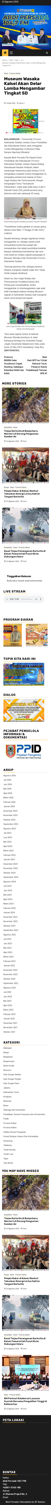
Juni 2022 (7, 996)
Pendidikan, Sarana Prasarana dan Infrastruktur (24, 1114)
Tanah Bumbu (9, 1150)
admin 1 (22, 103)
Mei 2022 (7, 1001)
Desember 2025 (10, 811)
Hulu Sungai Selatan (12, 1074)
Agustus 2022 (9, 988)
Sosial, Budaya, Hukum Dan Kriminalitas (20, 1136)
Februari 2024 (9, 908)
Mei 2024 (7, 895)
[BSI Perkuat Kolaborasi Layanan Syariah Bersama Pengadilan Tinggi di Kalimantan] (25, 1373)
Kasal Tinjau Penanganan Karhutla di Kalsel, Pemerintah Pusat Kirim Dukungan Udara (25, 554)
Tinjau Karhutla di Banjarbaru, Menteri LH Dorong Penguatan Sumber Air (21, 434)
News (6, 73)
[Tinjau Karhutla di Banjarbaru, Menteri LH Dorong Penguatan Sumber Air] (25, 406)
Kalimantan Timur (11, 1092)
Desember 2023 (10, 917)
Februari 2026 (9, 802)
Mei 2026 (7, 789)
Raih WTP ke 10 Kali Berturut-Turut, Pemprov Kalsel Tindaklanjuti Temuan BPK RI (36, 365)
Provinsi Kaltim (10, 1127)
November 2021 (10, 1027)
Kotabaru (7, 1096)
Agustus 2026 (9, 775)
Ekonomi (7, 1070)
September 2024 (10, 877)
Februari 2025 (9, 855)
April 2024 (7, 899)
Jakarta (6, 1088)
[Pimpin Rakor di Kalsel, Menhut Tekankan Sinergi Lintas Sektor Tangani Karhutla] (25, 465)
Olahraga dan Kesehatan (14, 1110)
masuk (21, 580)
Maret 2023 (8, 957)
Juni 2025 (7, 837)
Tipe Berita (8, 1163)
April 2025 (7, 846)
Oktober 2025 (9, 820)
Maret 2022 (8, 1010)
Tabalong (7, 1145)
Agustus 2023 (9, 934)
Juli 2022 (7, 992)
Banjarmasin (8, 1061)
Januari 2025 (9, 859)
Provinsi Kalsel (14, 73)
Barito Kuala (8, 1065)
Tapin (5, 1158)
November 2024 (10, 868)
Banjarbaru (8, 427)
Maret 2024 (8, 903)
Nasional (7, 1101)
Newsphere (25, 1502)
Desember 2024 (10, 864)
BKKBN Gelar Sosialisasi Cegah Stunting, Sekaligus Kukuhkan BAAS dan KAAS (14, 365)
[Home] (5, 53)
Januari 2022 (9, 1018)
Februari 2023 (9, 961)
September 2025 (10, 824)
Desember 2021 (10, 1023)
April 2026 (7, 793)
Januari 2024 (9, 912)
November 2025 (10, 815)
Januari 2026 (9, 806)
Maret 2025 (8, 850)
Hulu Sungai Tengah (12, 1079)
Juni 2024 (7, 890)
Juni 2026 (7, 784)
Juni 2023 (7, 943)
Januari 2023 (9, 965)
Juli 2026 (7, 780)
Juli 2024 (7, 886)
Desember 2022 (10, 970)
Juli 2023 (7, 939)
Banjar (6, 487)
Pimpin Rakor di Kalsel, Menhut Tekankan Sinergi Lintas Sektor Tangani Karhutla (22, 494)
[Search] (47, 52)
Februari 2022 (9, 1014)
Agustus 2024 (9, 881)
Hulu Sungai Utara (11, 1083)
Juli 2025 (7, 833)
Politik (6, 1118)
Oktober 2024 (9, 873)
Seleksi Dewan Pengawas (14, 1132)
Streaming (8, 1141)
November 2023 (10, 921)
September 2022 (10, 983)
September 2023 (10, 930)
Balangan (7, 1048)
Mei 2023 (7, 948)
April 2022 (7, 1005)
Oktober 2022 (9, 979)
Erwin (25, 441)
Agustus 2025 (9, 828)
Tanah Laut (8, 1154)
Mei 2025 (7, 842)
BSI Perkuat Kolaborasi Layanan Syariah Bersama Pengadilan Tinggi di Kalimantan (25, 1401)
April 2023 (7, 952)
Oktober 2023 (9, 926)
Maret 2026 (8, 797)
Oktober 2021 (9, 1032)
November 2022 (10, 974)
